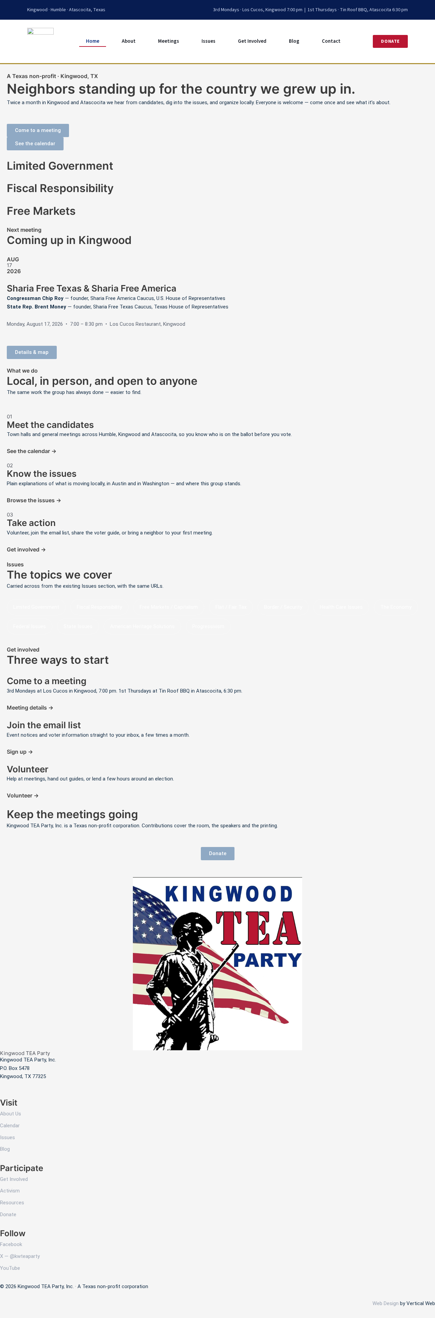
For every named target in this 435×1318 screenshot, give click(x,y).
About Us (10, 1114)
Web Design (385, 1303)
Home (92, 41)
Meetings (168, 41)
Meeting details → (30, 707)
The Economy (396, 607)
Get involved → (26, 549)
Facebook (11, 1244)
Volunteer (27, 769)
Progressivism (208, 626)
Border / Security (283, 607)
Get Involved (252, 41)
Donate (8, 1214)
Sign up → (20, 751)
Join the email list (44, 725)
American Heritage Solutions (142, 626)
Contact (331, 41)
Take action (31, 522)
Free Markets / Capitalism (169, 607)
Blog (294, 41)
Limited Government (36, 607)
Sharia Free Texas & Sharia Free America (91, 288)
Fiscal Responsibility (99, 607)
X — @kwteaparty (20, 1256)
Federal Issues (29, 626)
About (129, 41)
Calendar (10, 1126)
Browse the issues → (34, 500)
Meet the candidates (50, 424)
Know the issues (41, 473)
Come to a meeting (46, 681)
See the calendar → (31, 451)
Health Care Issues (341, 607)
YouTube (10, 1268)
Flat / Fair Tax (230, 607)
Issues (208, 41)
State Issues (78, 626)
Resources (12, 1203)
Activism (10, 1191)
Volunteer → (23, 795)
